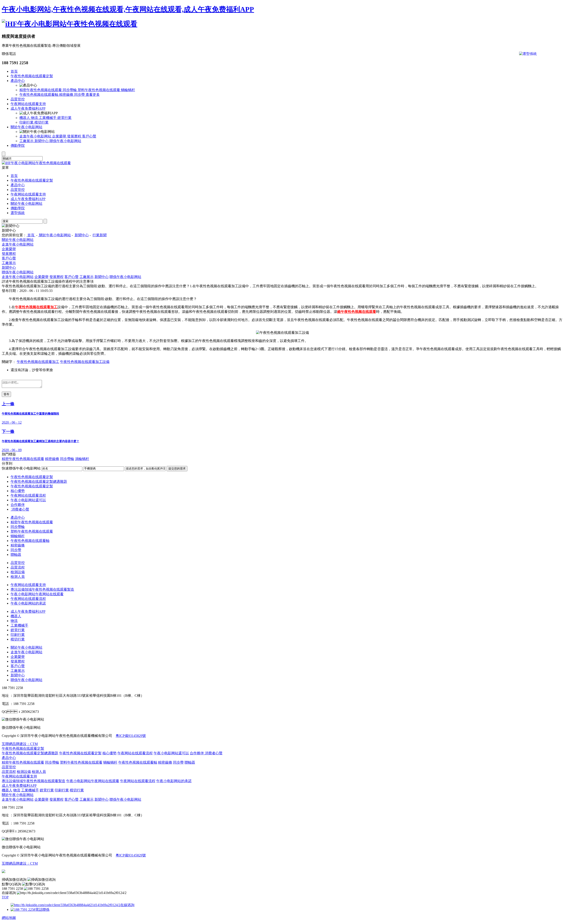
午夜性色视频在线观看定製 (32, 76)
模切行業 (41, 122)
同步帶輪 (70, 90)
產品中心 (18, 81)
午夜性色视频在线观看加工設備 (84, 362)
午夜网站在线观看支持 (28, 104)
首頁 (14, 71)
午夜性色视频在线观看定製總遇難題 (39, 481)
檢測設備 (18, 572)
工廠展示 (26, 141)
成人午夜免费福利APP (28, 108)
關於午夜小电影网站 (26, 127)
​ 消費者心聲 (20, 509)
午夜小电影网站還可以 (28, 500)
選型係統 (18, 213)
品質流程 (18, 567)
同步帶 (80, 94)
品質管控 (18, 99)
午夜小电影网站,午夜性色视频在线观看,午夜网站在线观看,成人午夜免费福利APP (128, 9)
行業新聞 (99, 235)
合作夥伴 (18, 505)
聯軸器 (16, 554)
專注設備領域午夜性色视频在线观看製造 (42, 589)
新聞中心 (41, 141)
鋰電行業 (64, 118)
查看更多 (93, 94)
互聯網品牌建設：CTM (20, 744)
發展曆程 (74, 136)
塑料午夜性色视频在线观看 (99, 90)
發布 (6, 394)
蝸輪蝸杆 (128, 90)
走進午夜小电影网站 (35, 136)
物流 (35, 118)
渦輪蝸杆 (82, 459)
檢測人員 (18, 576)
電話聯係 (42, 909)
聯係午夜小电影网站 (65, 141)
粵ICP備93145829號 (131, 736)
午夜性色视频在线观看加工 (38, 362)
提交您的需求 (177, 468)
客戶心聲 (89, 136)
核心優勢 (18, 491)
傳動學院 (18, 145)
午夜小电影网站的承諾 (28, 603)
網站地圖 (9, 918)
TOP (5, 897)
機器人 (25, 118)
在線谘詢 (127, 905)
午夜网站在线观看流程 (28, 495)
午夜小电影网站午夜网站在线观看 (37, 594)
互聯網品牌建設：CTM (20, 863)
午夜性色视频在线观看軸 (39, 94)
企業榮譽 (59, 136)
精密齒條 (66, 94)
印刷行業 (26, 122)
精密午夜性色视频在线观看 (41, 90)
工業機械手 (48, 118)
